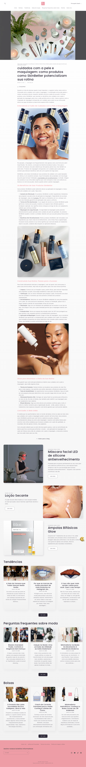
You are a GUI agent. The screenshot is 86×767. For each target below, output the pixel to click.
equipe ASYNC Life (49, 763)
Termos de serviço (45, 744)
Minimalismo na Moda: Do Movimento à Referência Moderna (70, 647)
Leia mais (52, 476)
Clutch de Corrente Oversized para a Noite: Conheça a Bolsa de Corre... (43, 707)
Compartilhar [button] (22, 86)
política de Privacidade (33, 744)
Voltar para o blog (44, 438)
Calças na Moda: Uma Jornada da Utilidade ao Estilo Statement (43, 647)
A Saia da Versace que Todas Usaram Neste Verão (15, 585)
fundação (36, 198)
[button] (5, 3)
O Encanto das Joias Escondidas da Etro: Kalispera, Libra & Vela (15, 706)
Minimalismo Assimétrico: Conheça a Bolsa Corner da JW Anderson (70, 707)
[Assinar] (27, 752)
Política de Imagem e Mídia (58, 744)
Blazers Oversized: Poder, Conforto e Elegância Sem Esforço (15, 647)
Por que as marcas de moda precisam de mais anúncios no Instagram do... (43, 586)
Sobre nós (23, 744)
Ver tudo (43, 615)
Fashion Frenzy (45, 761)
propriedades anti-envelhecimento (47, 178)
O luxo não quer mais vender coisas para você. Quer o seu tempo (70, 585)
